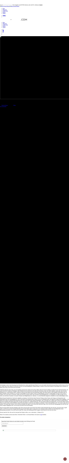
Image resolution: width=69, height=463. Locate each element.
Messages (5, 23)
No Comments (3, 106)
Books (4, 26)
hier (41, 414)
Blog (4, 22)
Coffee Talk (5, 24)
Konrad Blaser (5, 105)
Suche (41, 5)
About (4, 27)
